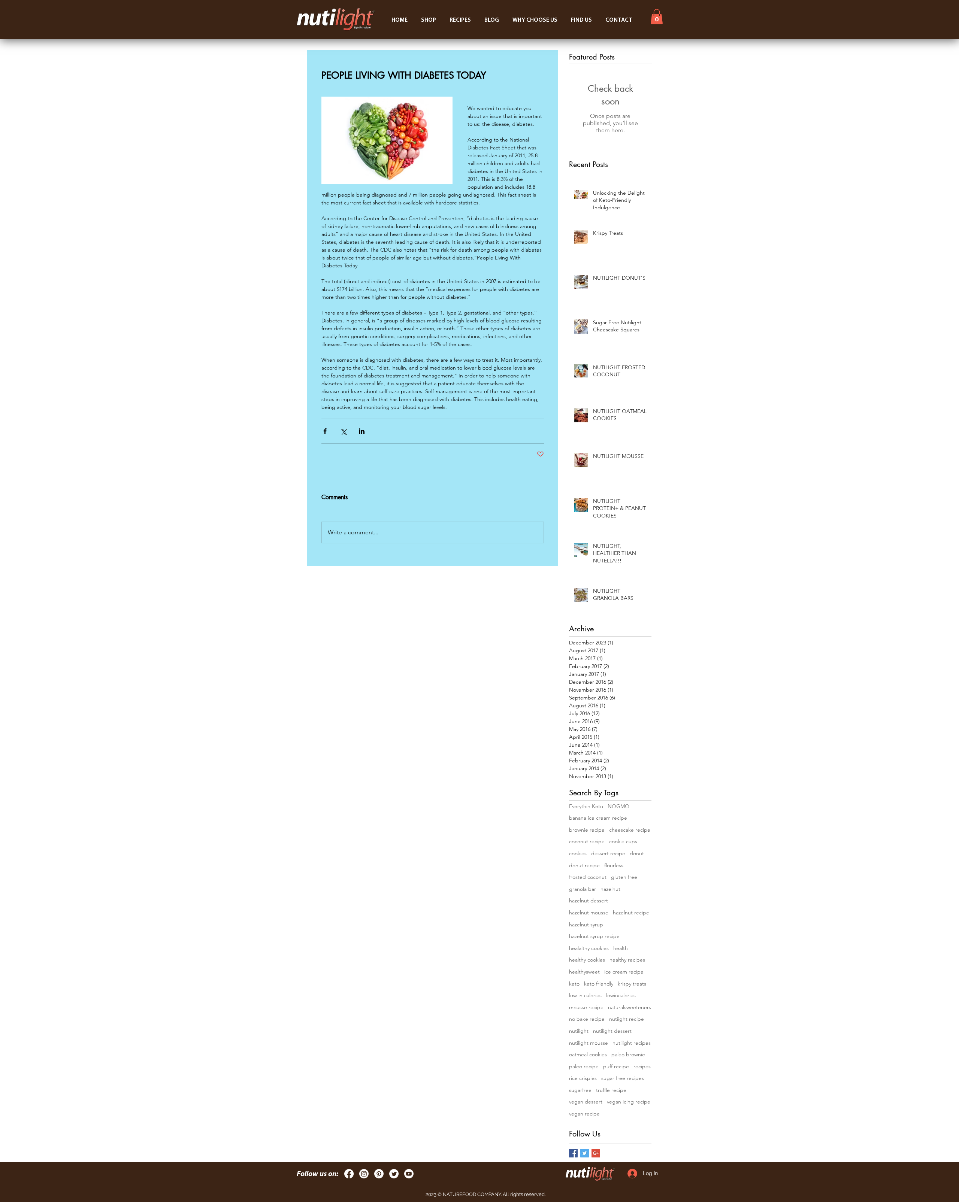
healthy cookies (587, 959)
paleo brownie (628, 1054)
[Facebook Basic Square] (573, 1153)
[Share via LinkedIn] (361, 431)
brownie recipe (587, 829)
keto (574, 983)
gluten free (624, 877)
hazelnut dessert (588, 900)
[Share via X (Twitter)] (343, 431)
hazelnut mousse (588, 912)
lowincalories (621, 995)
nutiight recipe (626, 1019)
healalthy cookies (589, 948)
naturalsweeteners (629, 1007)
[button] (656, 16)
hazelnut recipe (631, 912)
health (620, 948)
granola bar (582, 889)
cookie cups (623, 841)
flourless (613, 865)
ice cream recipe (624, 971)
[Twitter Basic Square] (584, 1153)
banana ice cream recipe (598, 817)
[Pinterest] (379, 1173)
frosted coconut (587, 877)
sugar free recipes (622, 1078)
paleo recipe (584, 1066)
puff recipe (616, 1066)
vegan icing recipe (628, 1101)
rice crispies (583, 1078)
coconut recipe (587, 841)
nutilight (579, 1031)
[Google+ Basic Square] (596, 1153)
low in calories (585, 995)
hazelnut (610, 889)
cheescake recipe (629, 829)
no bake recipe (587, 1019)
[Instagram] (364, 1173)
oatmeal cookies (588, 1054)
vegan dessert (585, 1101)
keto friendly (598, 983)
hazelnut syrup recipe (594, 936)
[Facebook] (349, 1173)
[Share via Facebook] (325, 431)
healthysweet (584, 971)
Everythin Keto (586, 806)
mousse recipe (586, 1007)
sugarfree (580, 1090)
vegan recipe (584, 1113)
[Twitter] (394, 1173)
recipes (642, 1066)
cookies (578, 853)
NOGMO (618, 806)
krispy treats (632, 983)
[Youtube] (409, 1173)
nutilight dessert (612, 1031)
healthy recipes (627, 959)
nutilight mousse (588, 1042)
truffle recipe (611, 1090)
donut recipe (584, 865)
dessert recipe (608, 853)
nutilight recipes (631, 1042)
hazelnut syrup (586, 924)
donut (637, 853)
